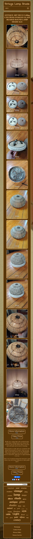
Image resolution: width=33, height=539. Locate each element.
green (11, 517)
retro (7, 517)
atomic (23, 508)
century (17, 520)
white (24, 499)
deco (10, 498)
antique (13, 501)
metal (17, 488)
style (24, 511)
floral (23, 514)
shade (17, 498)
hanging (10, 511)
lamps (24, 495)
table (8, 514)
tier (14, 508)
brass (19, 506)
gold (18, 508)
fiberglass (16, 511)
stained (9, 508)
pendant (10, 495)
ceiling (26, 492)
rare (24, 506)
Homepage (17, 527)
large (27, 517)
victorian (24, 488)
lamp (17, 494)
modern (9, 492)
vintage (18, 491)
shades (12, 505)
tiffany (22, 517)
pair (16, 517)
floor (27, 515)
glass (22, 501)
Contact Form (17, 529)
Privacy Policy (17, 532)
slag (26, 508)
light (15, 514)
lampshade (11, 488)
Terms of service (17, 535)
